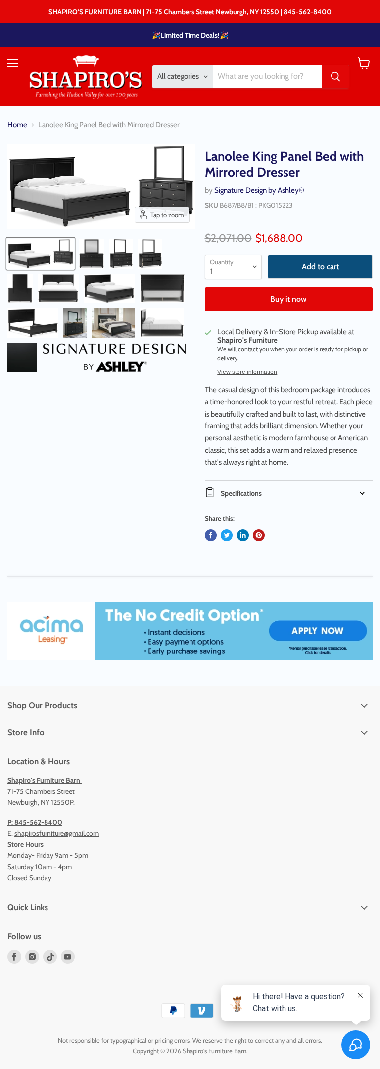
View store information (247, 372)
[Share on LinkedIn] (243, 535)
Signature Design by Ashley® (259, 190)
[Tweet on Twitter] (227, 535)
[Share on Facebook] (211, 535)
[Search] (335, 76)
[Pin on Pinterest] (259, 535)
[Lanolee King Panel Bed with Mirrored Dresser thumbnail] (40, 254)
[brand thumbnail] (114, 357)
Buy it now (288, 299)
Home (17, 125)
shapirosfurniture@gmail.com (56, 833)
